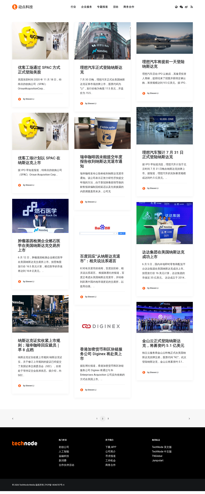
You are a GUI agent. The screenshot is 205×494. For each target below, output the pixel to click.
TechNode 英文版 (162, 447)
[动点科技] (22, 6)
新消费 (62, 460)
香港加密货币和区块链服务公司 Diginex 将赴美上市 (101, 354)
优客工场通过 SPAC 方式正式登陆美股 (39, 69)
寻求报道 (110, 456)
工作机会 (110, 460)
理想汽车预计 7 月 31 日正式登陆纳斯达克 (163, 154)
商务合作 (128, 6)
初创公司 (64, 447)
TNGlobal (157, 456)
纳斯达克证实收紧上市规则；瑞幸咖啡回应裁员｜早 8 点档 (39, 345)
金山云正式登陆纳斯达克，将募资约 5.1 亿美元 (163, 343)
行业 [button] (73, 6)
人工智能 (64, 451)
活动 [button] (116, 6)
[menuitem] (73, 7)
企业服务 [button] (86, 6)
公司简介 (110, 451)
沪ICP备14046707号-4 (54, 485)
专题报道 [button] (102, 6)
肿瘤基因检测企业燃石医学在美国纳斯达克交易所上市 (39, 245)
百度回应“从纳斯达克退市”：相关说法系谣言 (100, 258)
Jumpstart (157, 460)
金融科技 (64, 456)
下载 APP (110, 447)
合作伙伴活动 (66, 464)
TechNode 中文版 (162, 451)
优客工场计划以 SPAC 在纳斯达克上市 (39, 160)
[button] (177, 7)
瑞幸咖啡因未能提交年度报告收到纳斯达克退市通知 (101, 161)
